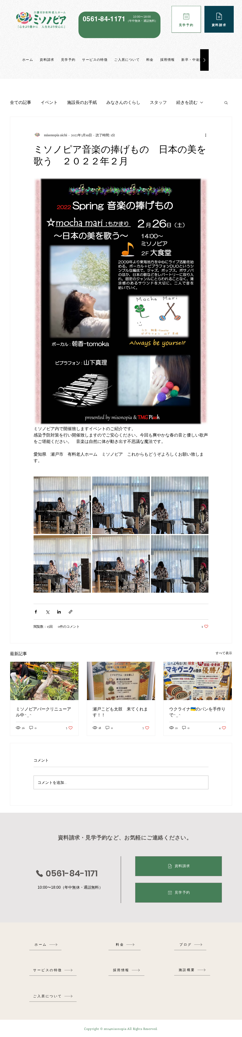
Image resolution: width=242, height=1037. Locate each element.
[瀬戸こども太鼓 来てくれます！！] (121, 681)
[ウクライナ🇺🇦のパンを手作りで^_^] (198, 681)
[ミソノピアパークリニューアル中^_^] (44, 681)
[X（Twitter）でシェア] (47, 611)
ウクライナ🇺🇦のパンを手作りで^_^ (197, 712)
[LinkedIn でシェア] (59, 611)
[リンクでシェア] (70, 611)
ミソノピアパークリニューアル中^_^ (43, 712)
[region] (119, 25)
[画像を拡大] (62, 505)
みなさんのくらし (123, 102)
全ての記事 (20, 102)
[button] (226, 102)
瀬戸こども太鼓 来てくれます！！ (120, 712)
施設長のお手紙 (82, 102)
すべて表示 (224, 653)
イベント (49, 102)
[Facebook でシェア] (36, 611)
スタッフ (158, 102)
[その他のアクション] (205, 135)
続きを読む (187, 102)
